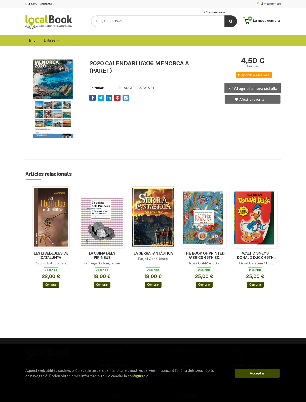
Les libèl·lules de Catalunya (51, 255)
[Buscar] (230, 21)
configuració (138, 376)
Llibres (50, 40)
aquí (104, 376)
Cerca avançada (215, 12)
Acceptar (257, 373)
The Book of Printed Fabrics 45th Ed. (204, 255)
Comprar (51, 284)
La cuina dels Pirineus (102, 255)
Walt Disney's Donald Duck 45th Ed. (255, 255)
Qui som (31, 4)
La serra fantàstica (153, 253)
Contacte (46, 4)
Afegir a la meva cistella (255, 88)
